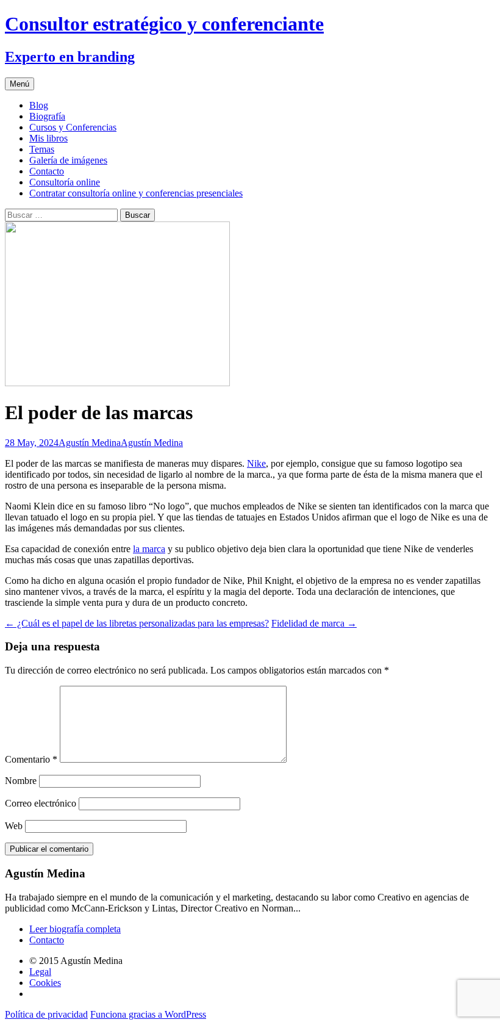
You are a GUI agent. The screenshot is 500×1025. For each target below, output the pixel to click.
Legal (40, 971)
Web (14, 826)
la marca (149, 549)
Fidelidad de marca (314, 623)
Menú (19, 83)
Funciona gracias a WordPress (148, 1014)
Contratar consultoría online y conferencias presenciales (136, 193)
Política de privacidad (46, 1014)
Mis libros (48, 138)
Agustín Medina (90, 442)
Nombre (21, 780)
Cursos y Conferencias (72, 127)
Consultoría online (64, 182)
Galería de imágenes (68, 160)
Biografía (47, 116)
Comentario (31, 759)
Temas (41, 149)
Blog (38, 105)
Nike (256, 463)
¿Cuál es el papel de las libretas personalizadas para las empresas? (137, 623)
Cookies (45, 982)
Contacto (46, 171)
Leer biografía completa (75, 929)
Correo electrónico (40, 803)
